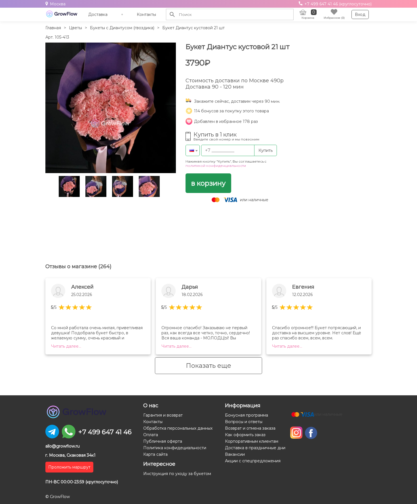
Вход (360, 14)
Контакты (146, 14)
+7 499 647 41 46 (105, 432)
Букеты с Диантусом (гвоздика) (122, 27)
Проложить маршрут (69, 467)
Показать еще (208, 365)
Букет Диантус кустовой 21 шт (193, 27)
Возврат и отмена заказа (250, 428)
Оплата (150, 434)
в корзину (208, 183)
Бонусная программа (246, 415)
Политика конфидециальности (174, 447)
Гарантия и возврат (163, 415)
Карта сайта (155, 454)
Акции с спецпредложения (253, 460)
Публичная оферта (162, 441)
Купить (265, 150)
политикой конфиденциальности (216, 165)
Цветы (75, 27)
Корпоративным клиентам (251, 441)
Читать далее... (66, 346)
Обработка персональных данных (177, 428)
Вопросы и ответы (243, 421)
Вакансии (235, 454)
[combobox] (193, 150)
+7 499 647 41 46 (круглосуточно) (337, 4)
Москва (58, 4)
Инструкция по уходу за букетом (177, 473)
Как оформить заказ (245, 434)
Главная (53, 27)
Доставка (98, 14)
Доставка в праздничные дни (255, 447)
